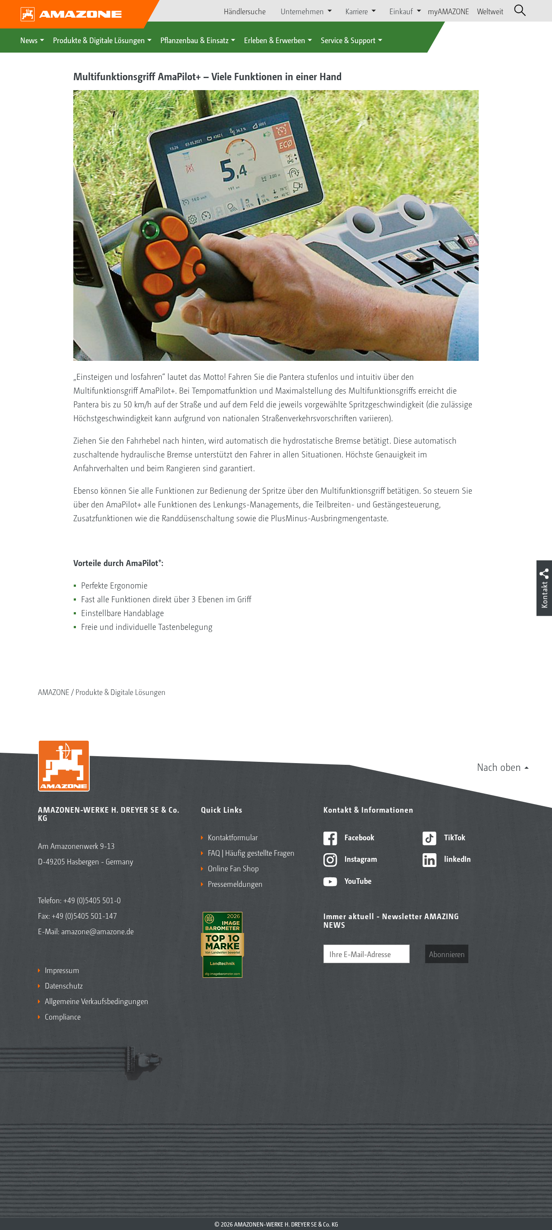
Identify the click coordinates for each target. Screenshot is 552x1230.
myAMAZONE (448, 11)
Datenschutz (64, 985)
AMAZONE (53, 691)
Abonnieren (447, 954)
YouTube (357, 880)
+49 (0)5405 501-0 (92, 900)
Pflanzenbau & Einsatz (194, 40)
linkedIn (456, 858)
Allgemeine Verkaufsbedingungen (96, 1001)
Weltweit (490, 11)
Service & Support (348, 40)
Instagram (360, 858)
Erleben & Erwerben (274, 40)
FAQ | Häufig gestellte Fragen (251, 852)
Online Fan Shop (233, 868)
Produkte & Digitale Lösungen (99, 40)
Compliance (63, 1016)
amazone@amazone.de (97, 931)
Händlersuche (245, 11)
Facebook (358, 837)
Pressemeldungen (235, 883)
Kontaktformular (232, 837)
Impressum (62, 969)
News (29, 40)
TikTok (453, 837)
